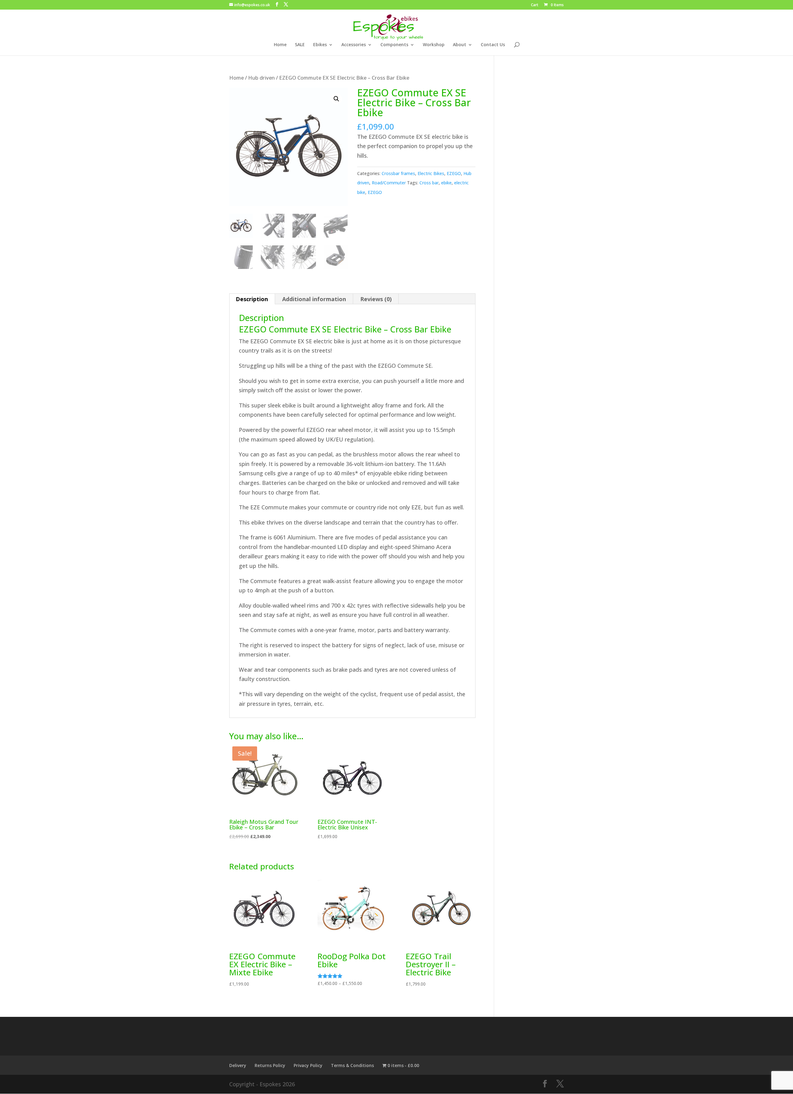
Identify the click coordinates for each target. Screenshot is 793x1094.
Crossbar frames (398, 173)
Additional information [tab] (314, 299)
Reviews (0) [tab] (376, 299)
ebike (446, 183)
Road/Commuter (389, 183)
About (459, 44)
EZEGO (454, 173)
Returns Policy (270, 1065)
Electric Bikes (431, 173)
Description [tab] (252, 299)
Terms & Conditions (352, 1065)
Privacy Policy (308, 1065)
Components (394, 44)
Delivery (237, 1065)
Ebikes (320, 44)
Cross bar (429, 183)
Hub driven (261, 77)
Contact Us (493, 44)
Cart (534, 5)
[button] (336, 98)
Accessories (353, 44)
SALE (300, 44)
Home (280, 44)
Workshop (434, 44)
